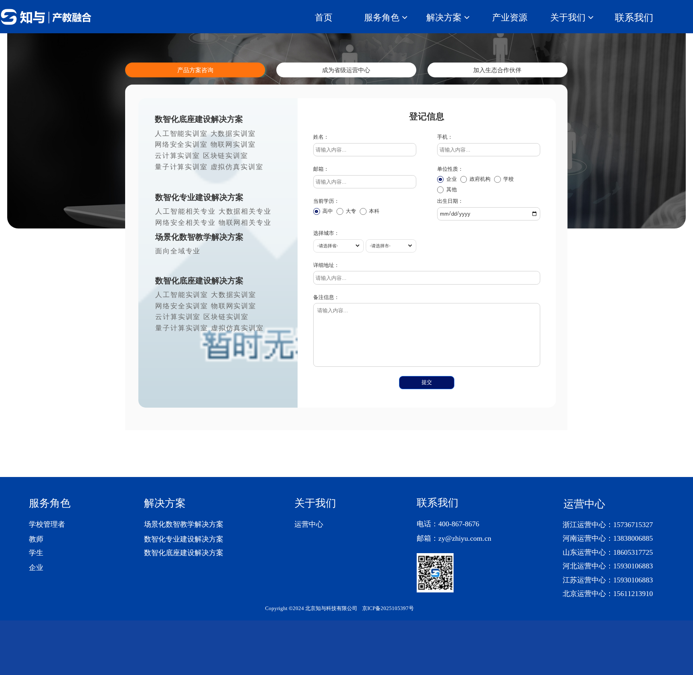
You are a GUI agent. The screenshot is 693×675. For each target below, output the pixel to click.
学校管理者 (47, 524)
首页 (323, 17)
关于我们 (315, 503)
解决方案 (165, 503)
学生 (36, 553)
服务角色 (50, 503)
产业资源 (509, 17)
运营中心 (308, 524)
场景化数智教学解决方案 (183, 524)
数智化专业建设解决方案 (183, 539)
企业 (36, 568)
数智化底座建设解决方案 (183, 553)
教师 (36, 539)
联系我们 (634, 17)
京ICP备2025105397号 (388, 608)
